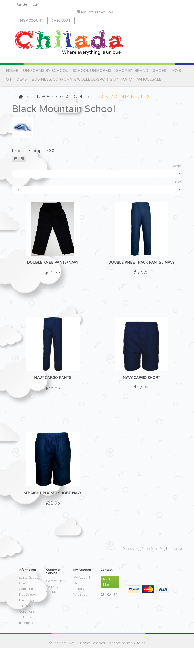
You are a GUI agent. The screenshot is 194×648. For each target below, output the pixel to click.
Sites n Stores (135, 643)
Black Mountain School (124, 96)
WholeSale (149, 79)
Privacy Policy (28, 600)
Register (22, 4)
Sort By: (177, 166)
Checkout (61, 20)
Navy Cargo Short (141, 378)
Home (12, 70)
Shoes (159, 70)
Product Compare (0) (33, 150)
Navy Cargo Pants (52, 378)
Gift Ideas (16, 79)
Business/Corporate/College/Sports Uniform (82, 79)
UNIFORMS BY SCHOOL (45, 70)
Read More (106, 582)
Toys (176, 70)
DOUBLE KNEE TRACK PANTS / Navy (141, 262)
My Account (31, 20)
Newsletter (81, 600)
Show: (178, 181)
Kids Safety (27, 594)
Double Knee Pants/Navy (52, 262)
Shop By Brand (132, 70)
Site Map (52, 592)
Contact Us (54, 581)
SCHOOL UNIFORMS (92, 70)
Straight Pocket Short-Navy (53, 493)
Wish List (80, 594)
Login (36, 4)
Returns (52, 586)
